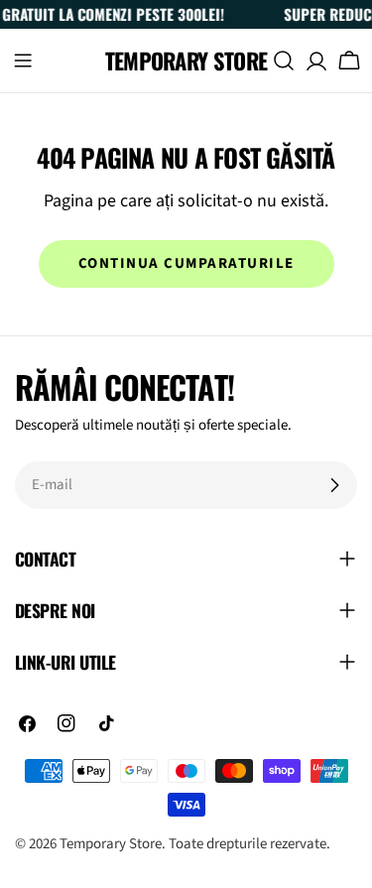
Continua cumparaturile (186, 263)
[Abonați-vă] (334, 485)
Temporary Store (186, 60)
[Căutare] (284, 60)
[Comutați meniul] (23, 60)
